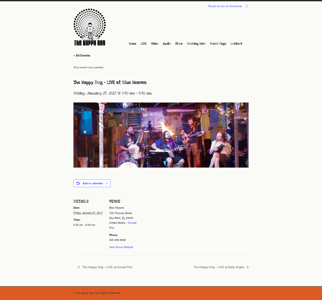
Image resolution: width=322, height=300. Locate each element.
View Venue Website (121, 247)
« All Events (81, 55)
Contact (236, 44)
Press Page (218, 44)
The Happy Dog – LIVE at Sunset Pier (106, 267)
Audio (167, 44)
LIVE (144, 44)
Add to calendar (93, 183)
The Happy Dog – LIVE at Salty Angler (219, 267)
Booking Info (196, 44)
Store (179, 44)
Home (132, 44)
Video (154, 44)
